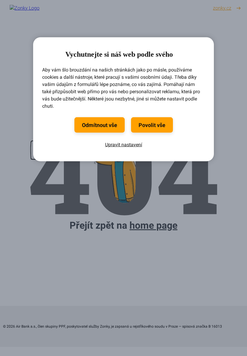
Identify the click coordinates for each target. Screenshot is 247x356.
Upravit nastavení (123, 144)
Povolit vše (152, 125)
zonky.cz (222, 8)
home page (153, 225)
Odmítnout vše (99, 125)
